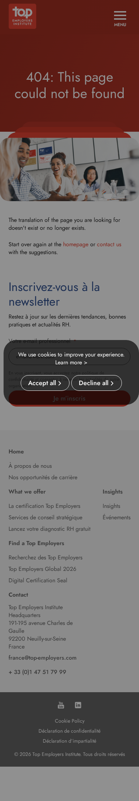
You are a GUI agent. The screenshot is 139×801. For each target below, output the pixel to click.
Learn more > (71, 362)
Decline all (93, 383)
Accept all (42, 383)
